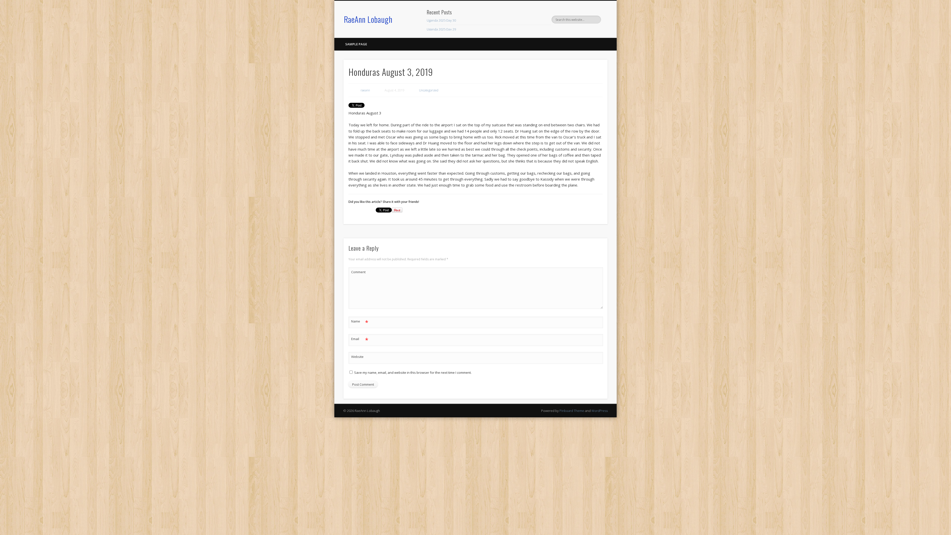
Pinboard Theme (571, 410)
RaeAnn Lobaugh (368, 19)
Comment (358, 272)
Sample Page (356, 44)
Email (359, 339)
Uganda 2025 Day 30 (441, 20)
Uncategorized (428, 90)
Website (357, 356)
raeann (365, 90)
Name (359, 322)
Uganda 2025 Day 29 (441, 29)
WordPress (599, 410)
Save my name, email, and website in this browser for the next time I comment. (413, 372)
